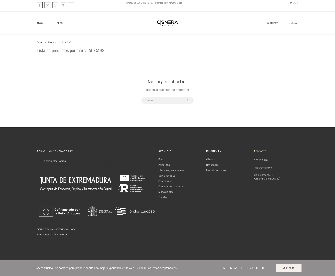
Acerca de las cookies (245, 268)
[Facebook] (40, 5)
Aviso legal (164, 164)
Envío (161, 159)
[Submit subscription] (110, 161)
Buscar (189, 100)
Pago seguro (165, 181)
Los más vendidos (216, 170)
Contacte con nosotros (170, 186)
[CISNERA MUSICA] (167, 23)
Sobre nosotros (166, 175)
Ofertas (210, 159)
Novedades (212, 164)
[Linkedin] (71, 5)
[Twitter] (47, 5)
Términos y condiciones (171, 170)
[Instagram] (55, 5)
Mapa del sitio (166, 192)
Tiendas (162, 197)
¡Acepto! (288, 268)
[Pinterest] (63, 5)
